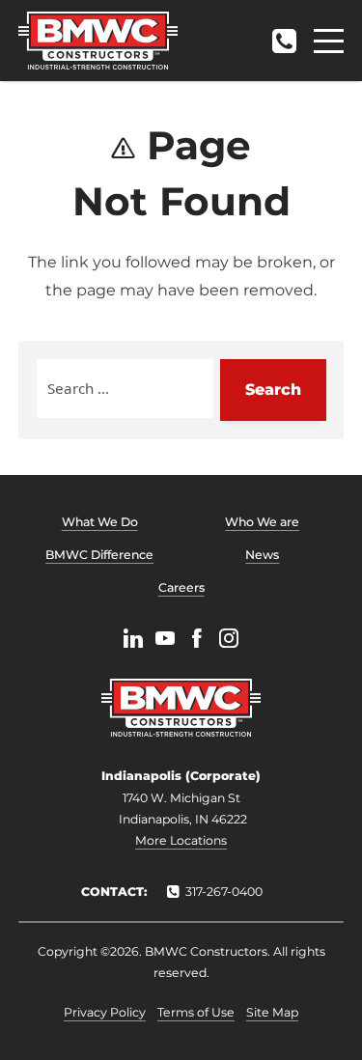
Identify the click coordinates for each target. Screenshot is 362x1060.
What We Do (100, 522)
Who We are (262, 522)
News (262, 554)
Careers (181, 587)
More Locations (181, 840)
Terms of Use (196, 1012)
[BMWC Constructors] (98, 41)
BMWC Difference (99, 554)
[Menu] (329, 41)
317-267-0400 (283, 35)
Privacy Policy (105, 1012)
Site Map (272, 1012)
